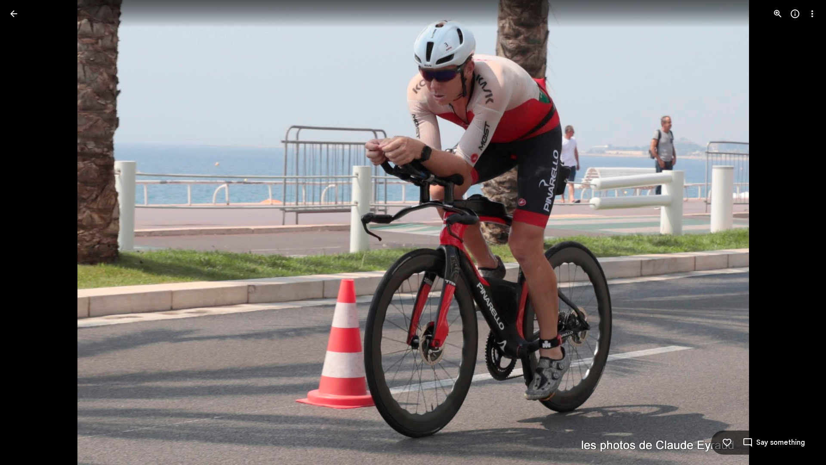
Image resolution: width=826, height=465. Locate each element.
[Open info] (795, 13)
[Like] (727, 442)
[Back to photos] (13, 13)
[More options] (812, 13)
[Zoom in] (777, 13)
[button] (24, 232)
